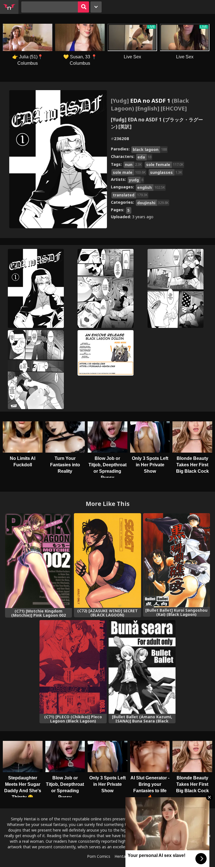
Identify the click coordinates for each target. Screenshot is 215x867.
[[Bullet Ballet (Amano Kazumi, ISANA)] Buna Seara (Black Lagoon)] (142, 667)
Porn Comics (98, 856)
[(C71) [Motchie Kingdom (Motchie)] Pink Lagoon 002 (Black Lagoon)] (38, 560)
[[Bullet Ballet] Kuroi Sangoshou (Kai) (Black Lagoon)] (176, 560)
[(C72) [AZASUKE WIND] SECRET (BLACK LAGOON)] (107, 560)
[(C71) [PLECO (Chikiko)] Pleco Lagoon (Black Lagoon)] (72, 667)
